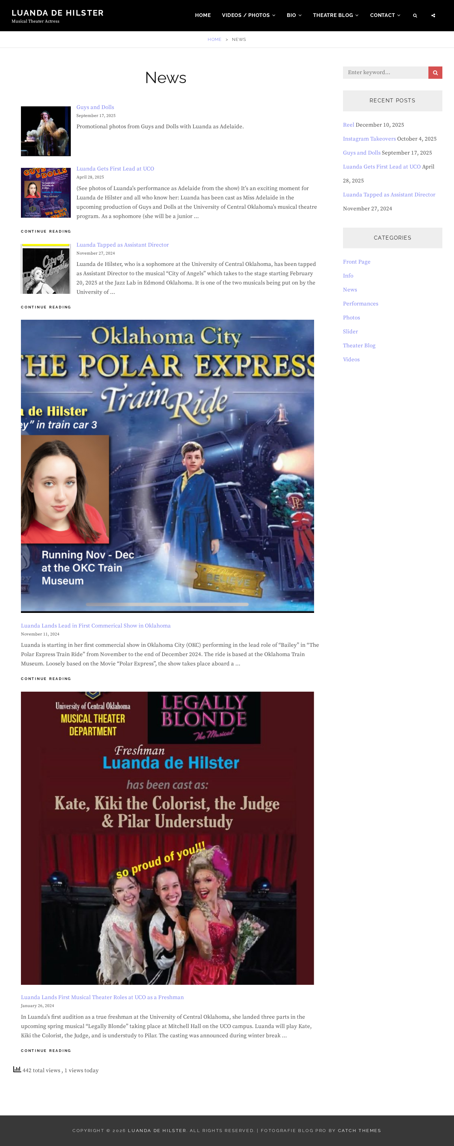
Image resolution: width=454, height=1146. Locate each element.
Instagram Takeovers (369, 139)
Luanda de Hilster (58, 13)
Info (348, 276)
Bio (291, 15)
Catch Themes (360, 1130)
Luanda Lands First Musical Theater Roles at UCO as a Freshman (102, 997)
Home (203, 15)
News (350, 289)
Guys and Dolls (95, 107)
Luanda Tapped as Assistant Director (122, 245)
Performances (360, 303)
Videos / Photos (246, 15)
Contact (382, 15)
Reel (348, 125)
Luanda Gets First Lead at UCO (115, 168)
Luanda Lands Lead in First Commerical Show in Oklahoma (96, 626)
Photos (351, 317)
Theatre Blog (333, 15)
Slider (350, 331)
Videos (351, 359)
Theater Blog (359, 345)
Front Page (357, 262)
